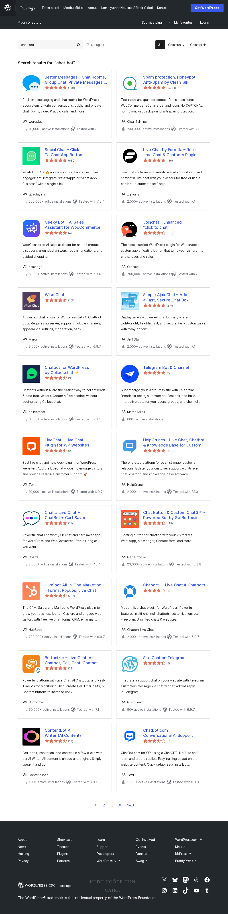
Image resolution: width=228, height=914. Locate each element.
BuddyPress (186, 861)
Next (130, 805)
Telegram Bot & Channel (166, 367)
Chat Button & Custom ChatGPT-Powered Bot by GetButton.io (174, 515)
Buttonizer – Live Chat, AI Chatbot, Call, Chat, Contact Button (71, 660)
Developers (105, 854)
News (22, 847)
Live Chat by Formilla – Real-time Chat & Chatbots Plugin (169, 152)
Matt (180, 847)
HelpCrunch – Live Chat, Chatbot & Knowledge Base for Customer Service (174, 443)
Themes (63, 847)
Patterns (63, 861)
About (22, 839)
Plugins (62, 854)
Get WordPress (207, 8)
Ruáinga (65, 885)
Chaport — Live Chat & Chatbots (174, 585)
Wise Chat (54, 294)
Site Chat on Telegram (164, 657)
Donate (143, 854)
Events (141, 847)
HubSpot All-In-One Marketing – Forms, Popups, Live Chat (73, 587)
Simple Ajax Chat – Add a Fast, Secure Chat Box (166, 297)
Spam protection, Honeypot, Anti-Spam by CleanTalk (170, 80)
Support (103, 847)
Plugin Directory (29, 22)
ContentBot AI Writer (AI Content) (63, 733)
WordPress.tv (108, 861)
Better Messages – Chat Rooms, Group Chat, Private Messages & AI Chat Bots (75, 80)
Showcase (65, 839)
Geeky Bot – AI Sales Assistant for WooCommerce (72, 225)
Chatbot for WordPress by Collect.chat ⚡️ (67, 370)
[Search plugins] (78, 44)
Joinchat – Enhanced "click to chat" (162, 225)
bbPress (183, 854)
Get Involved (145, 839)
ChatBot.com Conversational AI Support (168, 733)
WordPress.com (188, 839)
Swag (142, 861)
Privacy (23, 861)
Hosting (23, 854)
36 (120, 805)
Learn (101, 839)
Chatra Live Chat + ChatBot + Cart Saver (65, 515)
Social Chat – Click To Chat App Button (63, 152)
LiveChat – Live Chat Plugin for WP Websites (67, 442)
